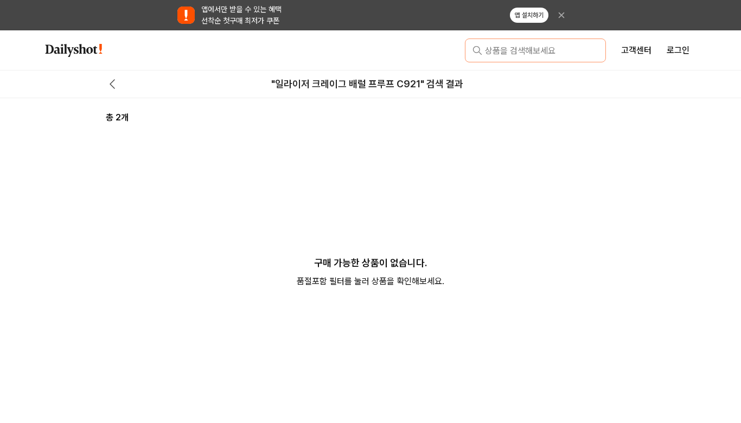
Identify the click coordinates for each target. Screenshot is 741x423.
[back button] (112, 84)
